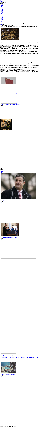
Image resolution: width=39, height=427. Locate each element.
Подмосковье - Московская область (18, 358)
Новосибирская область (11, 358)
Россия (32, 358)
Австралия (4, 357)
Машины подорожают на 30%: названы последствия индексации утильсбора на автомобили (10, 94)
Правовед (2, 13)
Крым (32, 357)
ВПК (1, 6)
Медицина (2, 9)
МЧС (35, 357)
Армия (2, 5)
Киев (24, 357)
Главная (2, 4)
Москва (7, 358)
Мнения (2, 10)
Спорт (1, 14)
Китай (26, 357)
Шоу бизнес (2, 17)
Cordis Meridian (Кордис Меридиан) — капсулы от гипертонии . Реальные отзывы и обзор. (10, 104)
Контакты (2, 19)
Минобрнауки (5, 358)
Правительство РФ (26, 358)
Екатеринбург (18, 357)
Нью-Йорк (14, 358)
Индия (19, 357)
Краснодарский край (28, 357)
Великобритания (8, 357)
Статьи (2, 15)
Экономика (2, 18)
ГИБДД (13, 357)
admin (1, 24)
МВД (33, 357)
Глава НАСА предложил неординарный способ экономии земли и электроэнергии (9, 237)
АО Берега (2, 357)
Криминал (2, 8)
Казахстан (22, 357)
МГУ (34, 357)
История (2, 7)
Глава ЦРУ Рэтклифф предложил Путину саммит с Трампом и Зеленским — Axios (9, 200)
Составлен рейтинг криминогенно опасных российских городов (7, 355)
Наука (1, 236)
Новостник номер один (2, 1)
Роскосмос (30, 358)
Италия (20, 357)
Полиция (22, 358)
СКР (33, 358)
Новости (2, 11)
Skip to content (1, 0)
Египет (16, 357)
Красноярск (31, 357)
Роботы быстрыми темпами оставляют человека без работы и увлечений (8, 374)
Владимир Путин (11, 357)
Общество (2, 12)
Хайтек (2, 16)
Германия (15, 357)
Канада (23, 357)
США (35, 358)
